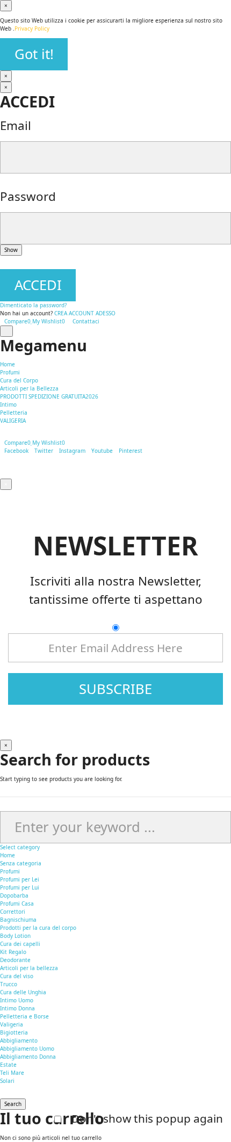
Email (15, 125)
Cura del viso (16, 976)
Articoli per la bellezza (29, 968)
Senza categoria (20, 863)
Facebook (16, 450)
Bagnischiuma (18, 919)
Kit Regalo (13, 952)
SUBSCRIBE (115, 689)
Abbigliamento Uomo (27, 1048)
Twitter (43, 450)
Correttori (12, 911)
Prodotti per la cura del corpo (38, 927)
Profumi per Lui (19, 887)
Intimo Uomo (16, 1000)
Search (12, 1104)
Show (11, 250)
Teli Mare (12, 1072)
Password (28, 196)
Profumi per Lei (19, 879)
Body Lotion (15, 935)
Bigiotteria (14, 1032)
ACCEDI (38, 285)
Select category (20, 847)
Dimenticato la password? (33, 305)
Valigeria (11, 1024)
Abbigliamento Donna (28, 1056)
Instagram (72, 450)
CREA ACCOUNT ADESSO (85, 313)
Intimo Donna (17, 1008)
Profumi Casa (17, 903)
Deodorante (15, 960)
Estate (8, 1064)
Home (7, 855)
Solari (7, 1081)
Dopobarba (14, 895)
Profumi (10, 871)
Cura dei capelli (20, 944)
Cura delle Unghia (23, 992)
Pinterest (130, 450)
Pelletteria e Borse (24, 1016)
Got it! (34, 54)
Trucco (8, 984)
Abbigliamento (19, 1040)
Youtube (102, 450)
